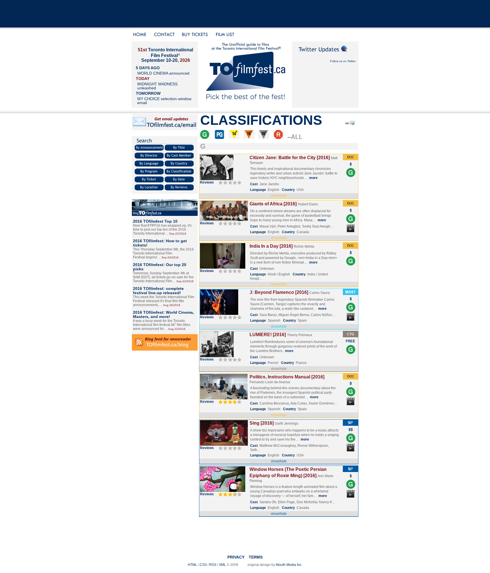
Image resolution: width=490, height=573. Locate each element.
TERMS (256, 557)
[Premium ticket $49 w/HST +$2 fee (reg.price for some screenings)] (350, 432)
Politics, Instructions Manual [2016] (287, 376)
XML (222, 565)
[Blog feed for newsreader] (165, 349)
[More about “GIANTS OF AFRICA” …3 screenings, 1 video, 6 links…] (224, 220)
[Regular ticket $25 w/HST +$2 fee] (350, 167)
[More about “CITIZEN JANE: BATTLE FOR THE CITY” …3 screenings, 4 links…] (216, 179)
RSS (212, 565)
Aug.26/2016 (171, 305)
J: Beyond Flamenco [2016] (279, 292)
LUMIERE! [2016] (268, 334)
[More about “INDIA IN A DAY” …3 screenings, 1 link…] (222, 267)
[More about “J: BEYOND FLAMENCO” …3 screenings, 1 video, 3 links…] (219, 314)
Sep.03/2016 (185, 281)
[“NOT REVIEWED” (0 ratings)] (229, 182)
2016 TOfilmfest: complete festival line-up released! (158, 290)
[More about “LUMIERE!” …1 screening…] (217, 356)
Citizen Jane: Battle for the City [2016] (290, 157)
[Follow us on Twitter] (325, 54)
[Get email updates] (165, 129)
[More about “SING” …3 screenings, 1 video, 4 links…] (224, 444)
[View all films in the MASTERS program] (350, 294)
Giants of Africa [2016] (273, 203)
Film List (226, 35)
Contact (164, 35)
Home (141, 35)
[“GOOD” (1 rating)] (229, 494)
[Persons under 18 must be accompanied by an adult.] (248, 136)
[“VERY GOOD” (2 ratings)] (229, 402)
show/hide (279, 196)
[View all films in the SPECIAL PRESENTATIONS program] (350, 425)
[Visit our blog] (165, 215)
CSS (203, 565)
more (313, 178)
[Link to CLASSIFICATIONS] (346, 124)
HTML (192, 565)
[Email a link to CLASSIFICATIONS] (352, 124)
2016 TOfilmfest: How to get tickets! (160, 243)
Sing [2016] (262, 423)
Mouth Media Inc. (289, 565)
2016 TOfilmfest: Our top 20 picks (159, 266)
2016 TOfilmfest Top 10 (155, 221)
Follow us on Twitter (343, 61)
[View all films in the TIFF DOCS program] (350, 159)
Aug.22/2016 (176, 328)
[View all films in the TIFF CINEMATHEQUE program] (350, 336)
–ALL (295, 136)
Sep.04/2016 (170, 257)
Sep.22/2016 (177, 233)
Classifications (261, 120)
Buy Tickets (196, 35)
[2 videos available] (350, 405)
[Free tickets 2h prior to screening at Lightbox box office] (350, 344)
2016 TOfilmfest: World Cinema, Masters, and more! (163, 314)
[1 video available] (350, 232)
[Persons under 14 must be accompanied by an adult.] (234, 136)
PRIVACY (235, 557)
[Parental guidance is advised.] (219, 136)
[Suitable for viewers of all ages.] (204, 136)
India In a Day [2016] (271, 246)
